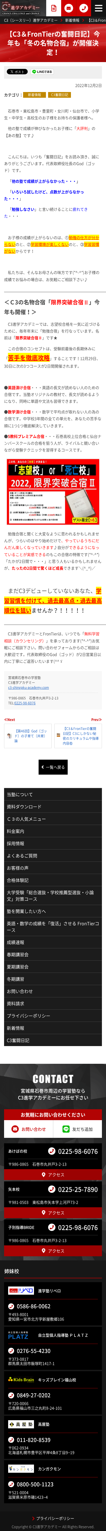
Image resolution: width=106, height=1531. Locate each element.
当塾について (20, 794)
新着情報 (34, 94)
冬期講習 (15, 979)
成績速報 (15, 942)
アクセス (56, 1175)
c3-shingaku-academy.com (28, 687)
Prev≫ (96, 719)
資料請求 (15, 1003)
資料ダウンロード (24, 806)
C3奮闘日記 (59, 94)
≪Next (9, 719)
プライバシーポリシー (28, 1015)
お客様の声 (18, 867)
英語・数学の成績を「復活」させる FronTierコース (53, 926)
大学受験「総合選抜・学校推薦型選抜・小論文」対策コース (50, 895)
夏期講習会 (18, 966)
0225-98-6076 (25, 703)
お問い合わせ (20, 991)
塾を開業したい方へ (26, 911)
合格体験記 (18, 880)
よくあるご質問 (22, 855)
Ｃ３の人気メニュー (26, 818)
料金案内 (15, 831)
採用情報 (15, 843)
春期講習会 (18, 954)
